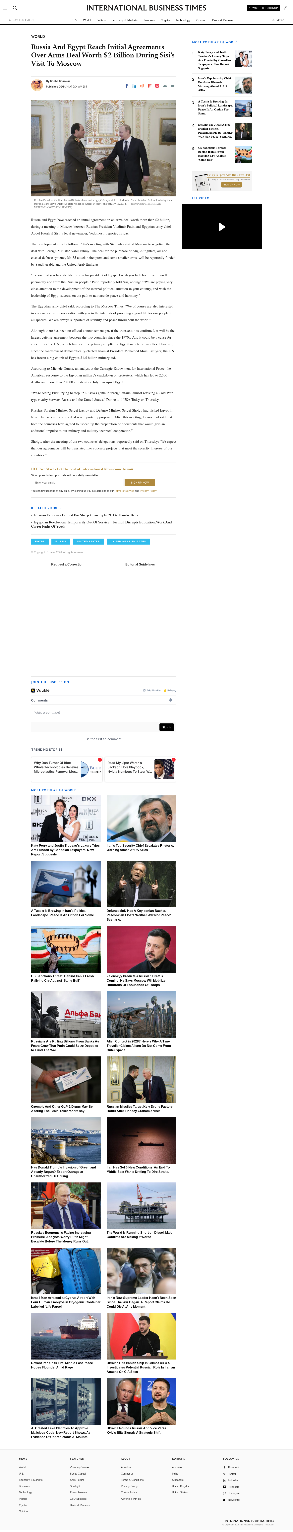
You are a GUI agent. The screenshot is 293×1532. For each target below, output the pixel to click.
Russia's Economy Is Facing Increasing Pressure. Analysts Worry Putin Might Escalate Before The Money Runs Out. (61, 1237)
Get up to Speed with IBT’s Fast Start (228, 175)
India (175, 1473)
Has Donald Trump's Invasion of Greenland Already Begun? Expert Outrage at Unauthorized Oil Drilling (63, 1172)
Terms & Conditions (132, 1479)
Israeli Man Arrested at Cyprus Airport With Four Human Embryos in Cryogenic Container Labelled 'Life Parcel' (65, 1302)
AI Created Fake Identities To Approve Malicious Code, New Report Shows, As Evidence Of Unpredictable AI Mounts (60, 1433)
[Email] (164, 86)
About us (126, 1467)
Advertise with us (131, 1498)
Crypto (165, 20)
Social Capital (78, 1473)
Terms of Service (124, 490)
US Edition (278, 20)
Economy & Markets (125, 20)
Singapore (178, 1479)
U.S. (75, 20)
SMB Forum (77, 1479)
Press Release (78, 1492)
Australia (177, 1467)
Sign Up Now (231, 184)
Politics (101, 20)
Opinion (201, 20)
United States (180, 1492)
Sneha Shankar (60, 81)
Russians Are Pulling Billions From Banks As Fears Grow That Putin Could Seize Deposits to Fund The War (65, 1046)
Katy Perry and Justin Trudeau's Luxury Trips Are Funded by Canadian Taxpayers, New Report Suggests (65, 850)
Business (149, 20)
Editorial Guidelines (140, 564)
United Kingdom (181, 1486)
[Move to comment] (172, 86)
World (87, 20)
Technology (183, 20)
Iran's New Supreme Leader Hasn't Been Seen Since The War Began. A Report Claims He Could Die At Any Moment (141, 1302)
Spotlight (75, 1486)
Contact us (127, 1473)
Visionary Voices (79, 1467)
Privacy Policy (148, 490)
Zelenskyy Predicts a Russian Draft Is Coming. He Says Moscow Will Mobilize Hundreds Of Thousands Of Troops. (136, 980)
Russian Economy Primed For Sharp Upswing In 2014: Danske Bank (86, 515)
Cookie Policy (129, 1492)
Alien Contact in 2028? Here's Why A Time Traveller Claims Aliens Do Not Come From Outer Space (139, 1046)
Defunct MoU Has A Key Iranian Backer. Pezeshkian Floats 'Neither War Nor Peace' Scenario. (139, 915)
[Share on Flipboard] (149, 86)
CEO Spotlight (78, 1498)
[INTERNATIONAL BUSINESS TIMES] (146, 8)
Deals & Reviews (222, 20)
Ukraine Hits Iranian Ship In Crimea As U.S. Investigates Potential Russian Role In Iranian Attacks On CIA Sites (141, 1367)
